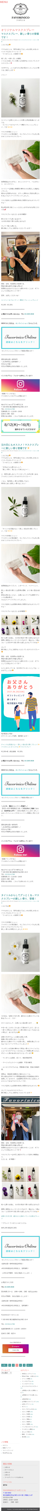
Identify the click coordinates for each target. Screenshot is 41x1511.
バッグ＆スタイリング (28, 1427)
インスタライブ (26, 1384)
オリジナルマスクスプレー (26, 40)
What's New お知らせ (29, 1376)
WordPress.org (7, 1453)
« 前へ (4, 1365)
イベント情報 (26, 1378)
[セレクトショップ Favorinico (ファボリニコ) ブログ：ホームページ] (20, 22)
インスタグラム (26, 1381)
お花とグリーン (26, 1404)
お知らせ (7, 1467)
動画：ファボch (26, 1434)
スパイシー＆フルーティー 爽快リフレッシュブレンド (19, 300)
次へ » (29, 1365)
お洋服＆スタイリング (28, 1401)
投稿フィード (7, 1448)
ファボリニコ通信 (27, 1429)
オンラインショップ (22, 323)
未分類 (24, 1437)
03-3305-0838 (29, 314)
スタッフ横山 (26, 1419)
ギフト (24, 1406)
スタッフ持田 (26, 1414)
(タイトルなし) (9, 1470)
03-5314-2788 (10, 409)
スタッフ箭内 (26, 1421)
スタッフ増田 (26, 1411)
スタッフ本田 (26, 1416)
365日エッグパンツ (28, 1373)
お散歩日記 (25, 1399)
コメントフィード (8, 1450)
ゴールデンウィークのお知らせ (14, 1477)
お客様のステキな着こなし (30, 1395)
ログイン (5, 1445)
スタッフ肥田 (26, 1424)
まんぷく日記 (26, 1432)
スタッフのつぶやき (28, 1409)
